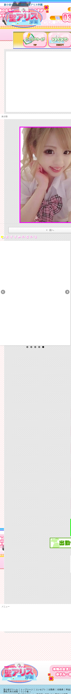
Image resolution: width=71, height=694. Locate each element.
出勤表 (51, 689)
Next (67, 292)
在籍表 (60, 689)
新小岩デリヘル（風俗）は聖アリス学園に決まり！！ (28, 18)
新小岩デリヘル (10, 689)
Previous (3, 292)
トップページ (27, 689)
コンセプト (41, 689)
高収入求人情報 (10, 691)
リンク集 (25, 691)
